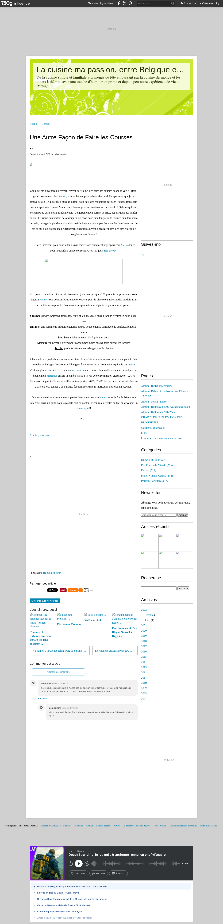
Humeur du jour (52, 572)
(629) (153, 460)
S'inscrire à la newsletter (44, 600)
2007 (144, 698)
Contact (46, 123)
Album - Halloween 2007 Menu (158, 412)
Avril (147, 620)
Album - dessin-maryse (154, 401)
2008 (144, 693)
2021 (144, 625)
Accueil (34, 123)
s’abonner (80, 873)
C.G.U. (117, 825)
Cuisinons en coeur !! (153, 427)
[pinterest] (130, 3)
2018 (144, 641)
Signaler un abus (103, 825)
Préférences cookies (208, 825)
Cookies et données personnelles (183, 825)
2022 (144, 609)
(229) (148, 470)
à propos (120, 873)
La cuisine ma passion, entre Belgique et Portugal (111, 69)
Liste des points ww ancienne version (161, 438)
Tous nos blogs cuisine (100, 3)
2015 (144, 656)
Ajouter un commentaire (58, 672)
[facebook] (119, 3)
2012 (144, 672)
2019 (144, 635)
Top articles (78, 825)
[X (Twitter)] (124, 3)
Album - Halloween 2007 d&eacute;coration (165, 406)
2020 (144, 630)
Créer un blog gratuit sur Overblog (55, 825)
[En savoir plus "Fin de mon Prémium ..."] (167, 542)
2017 (144, 646)
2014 (144, 662)
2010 (144, 683)
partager (100, 873)
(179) (155, 480)
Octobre (149, 615)
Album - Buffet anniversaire (156, 386)
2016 (144, 651)
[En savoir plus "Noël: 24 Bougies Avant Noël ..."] (167, 560)
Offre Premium (160, 825)
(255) (157, 465)
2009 (144, 688)
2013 (144, 667)
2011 (144, 677)
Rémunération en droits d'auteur (137, 825)
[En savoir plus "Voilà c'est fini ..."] (184, 542)
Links (144, 433)
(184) (157, 475)
